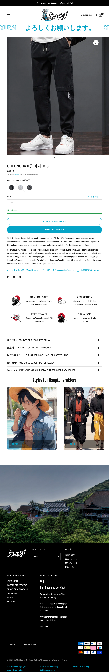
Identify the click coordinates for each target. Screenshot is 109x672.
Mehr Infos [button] (44, 626)
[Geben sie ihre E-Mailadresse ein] (58, 556)
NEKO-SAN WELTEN (16, 576)
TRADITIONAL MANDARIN (17, 589)
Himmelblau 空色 (20, 187)
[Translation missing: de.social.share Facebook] (9, 277)
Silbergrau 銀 (29, 187)
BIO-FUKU (11, 601)
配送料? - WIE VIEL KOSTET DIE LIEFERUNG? (29, 347)
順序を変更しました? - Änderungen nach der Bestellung (37, 355)
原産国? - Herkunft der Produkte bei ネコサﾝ (31, 340)
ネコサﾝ (69, 549)
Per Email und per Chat (52, 587)
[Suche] (96, 15)
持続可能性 (70, 554)
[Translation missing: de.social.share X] (14, 277)
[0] (100, 15)
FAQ (42, 581)
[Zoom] (96, 42)
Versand (16, 175)
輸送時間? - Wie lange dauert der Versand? (30, 362)
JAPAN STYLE (12, 580)
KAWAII (10, 597)
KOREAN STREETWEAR (17, 585)
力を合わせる (71, 562)
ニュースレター (72, 558)
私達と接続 (70, 567)
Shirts (15, 444)
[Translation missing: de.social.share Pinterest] (20, 277)
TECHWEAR (12, 593)
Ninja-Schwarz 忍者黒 (11, 187)
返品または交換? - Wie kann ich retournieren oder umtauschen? (42, 370)
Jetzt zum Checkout (54, 229)
